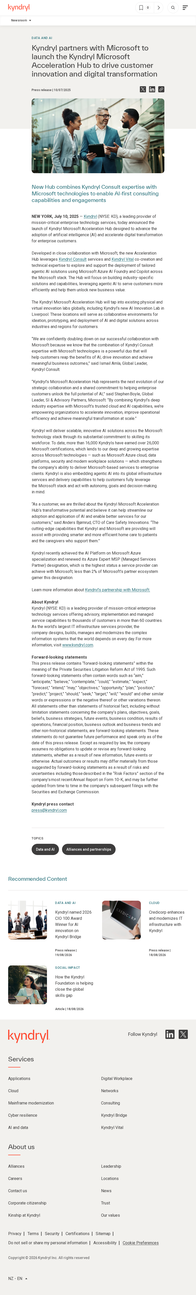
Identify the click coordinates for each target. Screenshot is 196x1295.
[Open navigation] (185, 7)
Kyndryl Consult (73, 259)
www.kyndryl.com (77, 645)
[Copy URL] (161, 89)
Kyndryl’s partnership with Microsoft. (117, 589)
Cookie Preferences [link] (141, 1242)
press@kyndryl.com (49, 810)
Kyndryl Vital (123, 259)
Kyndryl (90, 216)
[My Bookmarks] (158, 7)
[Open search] (173, 7)
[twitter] (183, 1034)
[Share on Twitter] (143, 89)
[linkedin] (170, 1034)
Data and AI (42, 38)
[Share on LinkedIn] (152, 89)
